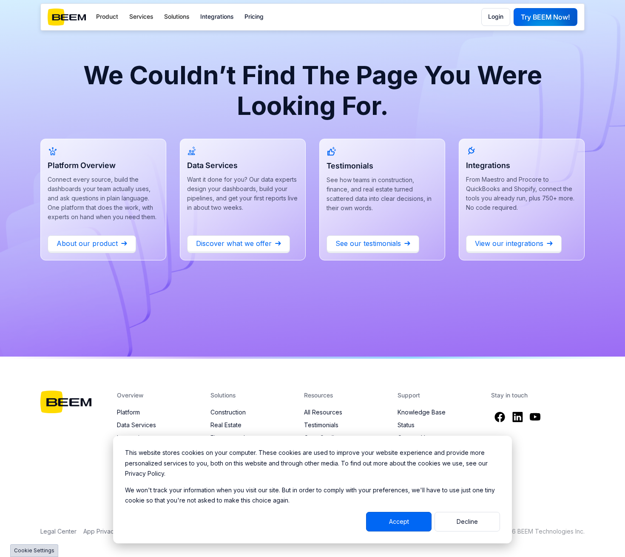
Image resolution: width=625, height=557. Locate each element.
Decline (467, 521)
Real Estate (225, 424)
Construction (228, 412)
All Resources (323, 412)
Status (406, 424)
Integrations (216, 16)
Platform (128, 412)
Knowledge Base (422, 412)
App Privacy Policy (109, 531)
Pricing (254, 16)
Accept (399, 521)
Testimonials (321, 424)
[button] (107, 16)
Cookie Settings (34, 550)
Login (495, 16)
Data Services (136, 424)
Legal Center (58, 531)
